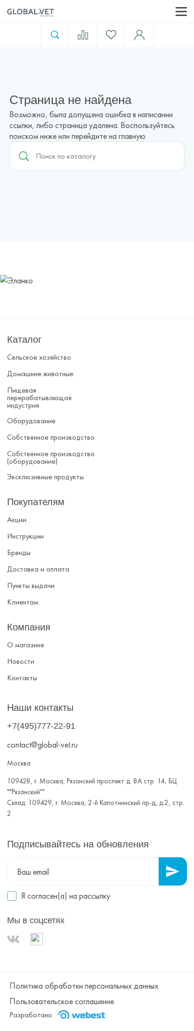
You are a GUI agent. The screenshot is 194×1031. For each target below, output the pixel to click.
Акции (16, 520)
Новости (20, 661)
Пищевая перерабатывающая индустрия (39, 398)
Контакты (22, 678)
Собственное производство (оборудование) (51, 457)
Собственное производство (51, 437)
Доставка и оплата (38, 569)
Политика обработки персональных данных (83, 985)
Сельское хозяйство (39, 357)
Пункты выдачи (31, 585)
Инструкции (25, 536)
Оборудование (31, 421)
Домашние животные (40, 374)
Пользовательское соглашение (61, 1001)
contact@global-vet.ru (42, 744)
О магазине (25, 645)
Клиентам (22, 602)
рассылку (94, 895)
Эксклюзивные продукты (45, 477)
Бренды (19, 552)
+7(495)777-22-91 (41, 726)
